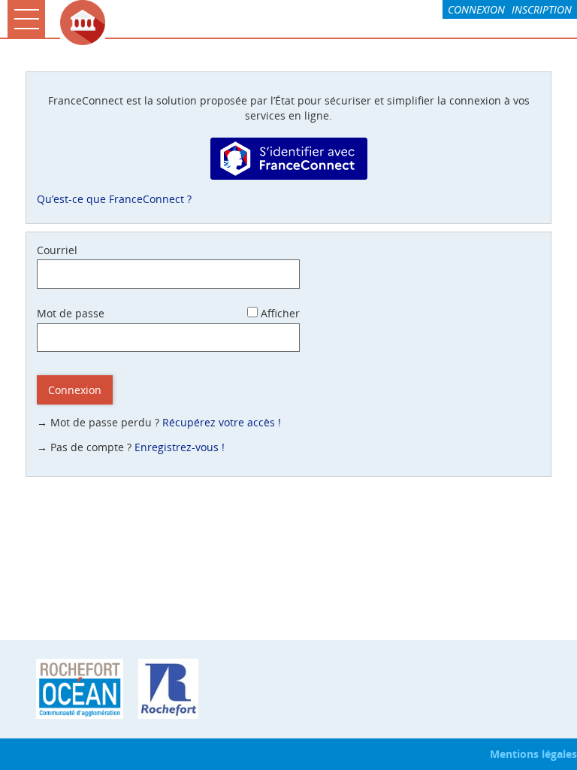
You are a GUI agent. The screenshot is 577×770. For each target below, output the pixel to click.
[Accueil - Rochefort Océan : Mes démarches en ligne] (314, 22)
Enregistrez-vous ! (179, 447)
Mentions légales (533, 754)
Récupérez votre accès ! (221, 422)
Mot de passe (70, 313)
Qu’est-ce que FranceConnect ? (114, 199)
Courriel (57, 250)
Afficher (280, 313)
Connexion (476, 9)
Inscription (542, 9)
